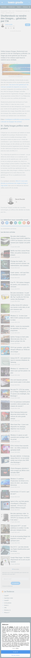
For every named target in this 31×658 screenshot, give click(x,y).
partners (11, 626)
